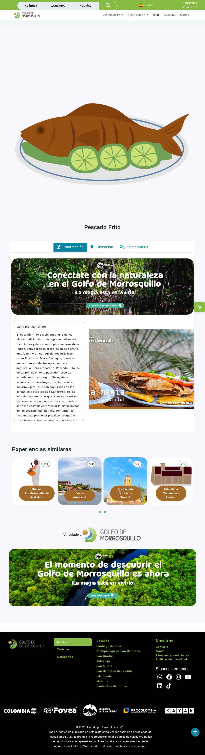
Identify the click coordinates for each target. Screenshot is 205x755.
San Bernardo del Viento (114, 671)
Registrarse (190, 2)
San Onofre (104, 656)
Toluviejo (103, 661)
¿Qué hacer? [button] (137, 14)
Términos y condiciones (172, 655)
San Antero (104, 666)
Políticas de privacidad (171, 659)
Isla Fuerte (104, 676)
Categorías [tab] (65, 656)
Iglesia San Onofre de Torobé (125, 493)
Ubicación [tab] (104, 247)
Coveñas (102, 640)
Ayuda (160, 651)
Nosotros (164, 641)
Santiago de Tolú (108, 646)
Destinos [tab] (63, 642)
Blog (156, 14)
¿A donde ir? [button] (112, 14)
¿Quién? (85, 5)
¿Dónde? (31, 5)
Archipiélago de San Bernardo (118, 651)
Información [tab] (73, 247)
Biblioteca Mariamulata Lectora (171, 493)
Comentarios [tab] (137, 247)
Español (148, 5)
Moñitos (102, 681)
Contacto (169, 14)
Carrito (184, 14)
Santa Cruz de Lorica (111, 686)
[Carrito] (199, 307)
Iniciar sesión (190, 7)
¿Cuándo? (58, 5)
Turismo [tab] (63, 649)
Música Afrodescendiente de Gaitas (36, 493)
